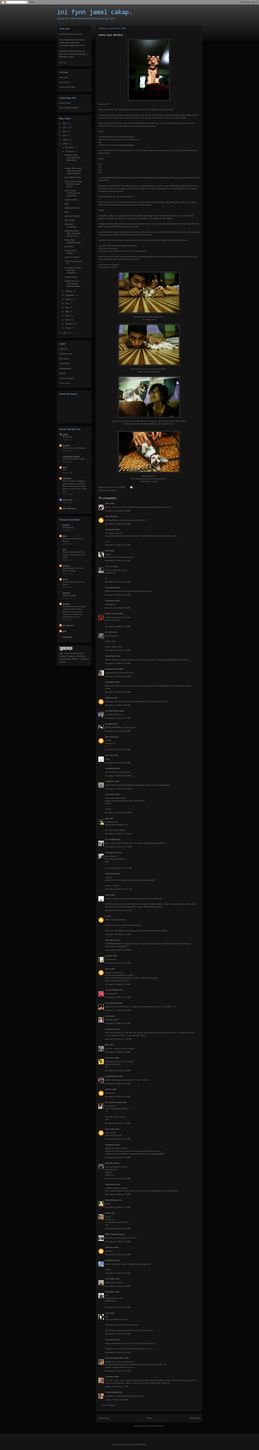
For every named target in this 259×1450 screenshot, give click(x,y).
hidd (65, 535)
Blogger (143, 1444)
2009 (65, 139)
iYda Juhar (110, 1291)
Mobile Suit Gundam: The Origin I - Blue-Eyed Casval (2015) (74, 554)
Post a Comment (108, 1405)
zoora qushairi (111, 1002)
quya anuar (110, 1128)
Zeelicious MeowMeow (114, 1357)
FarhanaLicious (112, 668)
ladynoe (66, 524)
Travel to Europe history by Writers (74, 583)
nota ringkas (70, 220)
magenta (66, 445)
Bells (107, 550)
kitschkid (109, 723)
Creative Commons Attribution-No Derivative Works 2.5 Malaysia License (74, 659)
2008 (65, 143)
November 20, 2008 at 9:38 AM (118, 1023)
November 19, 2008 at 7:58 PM (117, 650)
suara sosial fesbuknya (68, 107)
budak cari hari (111, 613)
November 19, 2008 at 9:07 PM (117, 731)
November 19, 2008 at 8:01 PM (117, 663)
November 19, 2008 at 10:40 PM (118, 812)
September (70, 295)
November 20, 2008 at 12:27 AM (118, 889)
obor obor (109, 755)
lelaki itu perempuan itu (73, 262)
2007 (65, 332)
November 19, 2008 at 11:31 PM (118, 846)
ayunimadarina (111, 1076)
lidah (65, 467)
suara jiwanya (65, 102)
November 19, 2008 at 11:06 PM (118, 833)
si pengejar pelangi (71, 456)
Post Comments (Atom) (154, 1425)
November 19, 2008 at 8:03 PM (117, 676)
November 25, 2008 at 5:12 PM (117, 1352)
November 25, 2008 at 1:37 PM (117, 1333)
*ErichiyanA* (111, 852)
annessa (108, 1089)
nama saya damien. (73, 215)
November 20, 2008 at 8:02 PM (117, 1228)
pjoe (107, 818)
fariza (65, 579)
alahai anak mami (72, 207)
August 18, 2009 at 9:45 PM (116, 1399)
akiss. (107, 503)
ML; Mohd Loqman (113, 1102)
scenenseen (109, 1376)
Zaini (107, 1015)
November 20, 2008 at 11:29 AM (118, 1039)
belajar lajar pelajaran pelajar (73, 241)
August (68, 299)
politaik (62, 373)
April (67, 315)
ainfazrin (109, 516)
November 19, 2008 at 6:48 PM (117, 510)
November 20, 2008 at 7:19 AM (118, 963)
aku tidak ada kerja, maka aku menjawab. (73, 270)
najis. (67, 211)
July (67, 303)
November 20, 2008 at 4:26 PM (117, 1096)
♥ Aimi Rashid (111, 1392)
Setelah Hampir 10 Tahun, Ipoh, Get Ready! (73, 569)
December (69, 147)
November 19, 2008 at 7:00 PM (117, 607)
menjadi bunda (71, 199)
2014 (65, 470)
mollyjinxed (110, 1260)
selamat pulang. (71, 276)
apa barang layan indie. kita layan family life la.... (72, 233)
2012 (65, 127)
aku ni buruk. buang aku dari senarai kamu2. (73, 184)
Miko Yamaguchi (112, 1234)
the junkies (69, 246)
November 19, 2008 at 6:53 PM (117, 560)
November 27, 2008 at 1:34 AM (118, 1370)
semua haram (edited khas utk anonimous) (72, 193)
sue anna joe (68, 625)
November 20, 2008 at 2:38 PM (117, 1070)
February (69, 323)
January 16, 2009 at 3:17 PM (116, 1386)
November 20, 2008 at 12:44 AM (118, 910)
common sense (65, 353)
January (68, 327)
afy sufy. (108, 631)
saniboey (66, 603)
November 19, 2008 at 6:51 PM (117, 523)
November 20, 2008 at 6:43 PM (117, 1207)
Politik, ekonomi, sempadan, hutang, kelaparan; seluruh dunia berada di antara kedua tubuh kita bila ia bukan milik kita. (75, 485)
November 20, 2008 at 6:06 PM (117, 1178)
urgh (66, 203)
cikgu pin (63, 348)
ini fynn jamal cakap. (94, 12)
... (65, 164)
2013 (65, 123)
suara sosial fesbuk (67, 86)
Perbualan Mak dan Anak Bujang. (73, 539)
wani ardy (67, 636)
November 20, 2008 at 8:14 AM (118, 997)
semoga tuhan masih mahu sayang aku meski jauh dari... (73, 171)
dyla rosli (109, 736)
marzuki (66, 592)
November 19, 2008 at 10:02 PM (118, 775)
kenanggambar (111, 490)
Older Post (195, 1417)
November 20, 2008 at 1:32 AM (118, 934)
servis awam (64, 383)
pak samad (67, 499)
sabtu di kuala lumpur (70, 251)
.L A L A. (109, 566)
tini (64, 549)
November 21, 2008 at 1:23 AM (118, 1273)
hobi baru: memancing (71, 225)
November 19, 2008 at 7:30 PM (117, 626)
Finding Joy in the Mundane (74, 448)
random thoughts (66, 378)
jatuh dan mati (69, 508)
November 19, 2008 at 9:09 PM (117, 749)
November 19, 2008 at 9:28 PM (117, 762)
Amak (107, 894)
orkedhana (109, 781)
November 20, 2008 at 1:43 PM (117, 1052)
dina (107, 1044)
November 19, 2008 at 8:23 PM (117, 692)
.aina (107, 1312)
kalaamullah (64, 363)
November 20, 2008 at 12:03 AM (118, 868)
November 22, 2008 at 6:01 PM (117, 1286)
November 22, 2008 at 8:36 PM (117, 1307)
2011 (65, 131)
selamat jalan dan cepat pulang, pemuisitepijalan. (73, 283)
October (69, 291)
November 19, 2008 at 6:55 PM (117, 581)
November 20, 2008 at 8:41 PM (117, 1254)
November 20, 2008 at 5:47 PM (117, 1139)
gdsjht (65, 434)
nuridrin (108, 955)
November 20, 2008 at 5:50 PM (117, 1157)
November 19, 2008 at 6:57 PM (117, 594)
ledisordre (109, 1247)
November (70, 151)
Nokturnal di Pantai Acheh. (74, 458)
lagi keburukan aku (73, 177)
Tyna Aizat (109, 1057)
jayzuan (66, 565)
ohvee (107, 968)
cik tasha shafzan (112, 710)
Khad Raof (109, 1162)
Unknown (109, 697)
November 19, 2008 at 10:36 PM (118, 788)
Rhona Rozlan (111, 1199)
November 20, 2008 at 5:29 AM (118, 950)
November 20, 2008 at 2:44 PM (117, 1083)
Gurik (107, 1212)
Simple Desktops (69, 595)
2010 (65, 135)
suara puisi (63, 77)
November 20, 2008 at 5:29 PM (117, 1123)
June (67, 307)
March (68, 319)
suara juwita (64, 82)
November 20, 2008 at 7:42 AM (118, 984)
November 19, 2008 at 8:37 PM (117, 718)
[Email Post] (131, 487)
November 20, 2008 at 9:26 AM (118, 1010)
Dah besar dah (68, 527)
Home (149, 1417)
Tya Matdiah (110, 839)
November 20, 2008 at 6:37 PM (117, 1194)
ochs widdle (110, 1278)
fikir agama (64, 358)
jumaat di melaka (72, 257)
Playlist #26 (67, 436)
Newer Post (103, 1417)
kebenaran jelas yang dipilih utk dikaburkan (72, 157)
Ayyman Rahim (111, 989)
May (67, 311)
